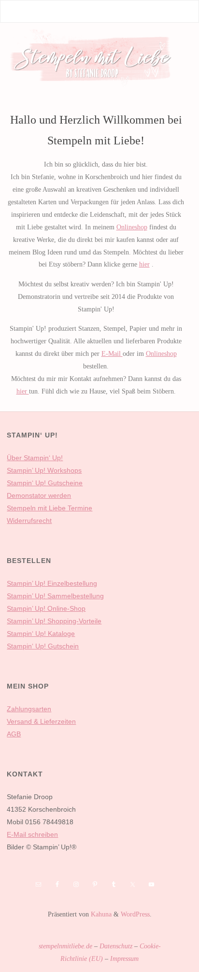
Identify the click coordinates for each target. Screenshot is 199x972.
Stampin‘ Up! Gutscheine (45, 483)
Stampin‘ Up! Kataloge (41, 633)
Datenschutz (116, 946)
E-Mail (112, 353)
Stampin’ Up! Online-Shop (46, 608)
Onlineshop (131, 227)
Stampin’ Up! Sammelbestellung (55, 596)
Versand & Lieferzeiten (41, 721)
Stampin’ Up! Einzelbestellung (52, 583)
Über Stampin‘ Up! (35, 458)
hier (144, 264)
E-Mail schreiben (32, 834)
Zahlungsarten (29, 709)
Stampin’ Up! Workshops (44, 470)
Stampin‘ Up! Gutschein (43, 646)
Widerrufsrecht (29, 520)
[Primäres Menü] (181, 11)
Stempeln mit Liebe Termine (49, 508)
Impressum (124, 958)
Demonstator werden (39, 495)
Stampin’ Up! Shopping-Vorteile (54, 621)
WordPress (135, 914)
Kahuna (100, 914)
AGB (14, 734)
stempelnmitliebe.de (65, 946)
